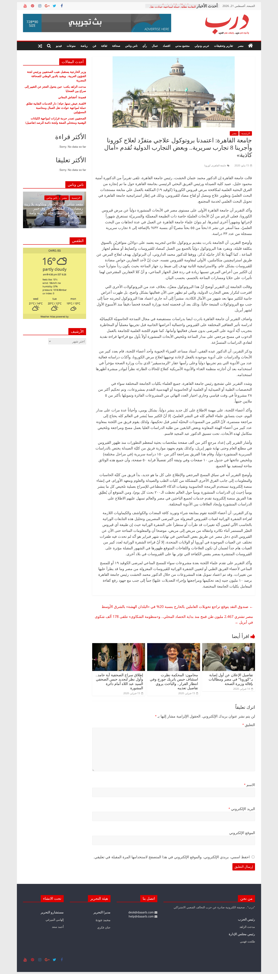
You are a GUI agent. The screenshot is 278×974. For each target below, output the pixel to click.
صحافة (116, 46)
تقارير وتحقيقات (223, 46)
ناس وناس (131, 46)
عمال (155, 46)
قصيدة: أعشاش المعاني (72, 97)
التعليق (248, 725)
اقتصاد (166, 46)
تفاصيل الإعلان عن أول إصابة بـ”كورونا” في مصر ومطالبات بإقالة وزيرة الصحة (231, 679)
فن (94, 46)
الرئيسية (245, 133)
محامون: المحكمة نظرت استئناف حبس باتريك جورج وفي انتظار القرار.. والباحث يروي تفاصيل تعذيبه (174, 681)
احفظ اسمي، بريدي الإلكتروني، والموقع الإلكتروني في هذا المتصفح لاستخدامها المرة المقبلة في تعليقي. (171, 857)
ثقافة (104, 46)
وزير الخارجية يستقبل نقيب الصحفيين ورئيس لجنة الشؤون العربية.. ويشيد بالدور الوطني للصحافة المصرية (56, 76)
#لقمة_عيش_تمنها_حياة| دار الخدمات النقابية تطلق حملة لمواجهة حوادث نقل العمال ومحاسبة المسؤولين (56, 107)
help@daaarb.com (141, 916)
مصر (241, 46)
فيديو (59, 46)
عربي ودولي (202, 46)
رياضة (84, 46)
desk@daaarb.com (141, 912)
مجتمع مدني (182, 46)
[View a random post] (40, 45)
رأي (144, 46)
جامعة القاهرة (219, 165)
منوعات (71, 46)
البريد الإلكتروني (242, 809)
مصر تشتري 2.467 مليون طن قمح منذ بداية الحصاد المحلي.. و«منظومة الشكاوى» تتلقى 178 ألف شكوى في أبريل (174, 619)
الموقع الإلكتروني (242, 833)
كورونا (207, 165)
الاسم (249, 785)
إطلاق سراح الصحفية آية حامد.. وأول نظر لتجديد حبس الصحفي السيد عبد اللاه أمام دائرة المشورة (119, 681)
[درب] (250, 45)
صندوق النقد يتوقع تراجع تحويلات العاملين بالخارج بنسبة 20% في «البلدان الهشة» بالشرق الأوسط (177, 606)
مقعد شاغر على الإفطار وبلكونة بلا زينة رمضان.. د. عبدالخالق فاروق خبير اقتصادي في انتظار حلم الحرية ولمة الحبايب (53, 210)
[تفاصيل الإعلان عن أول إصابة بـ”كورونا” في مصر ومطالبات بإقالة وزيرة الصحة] (228, 645)
